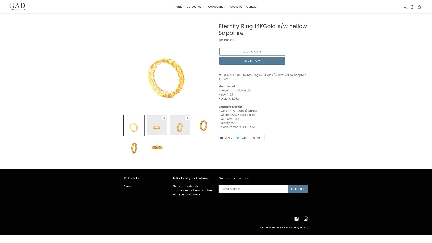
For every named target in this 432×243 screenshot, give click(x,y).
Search (128, 186)
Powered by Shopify (297, 227)
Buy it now (252, 60)
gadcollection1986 (275, 227)
